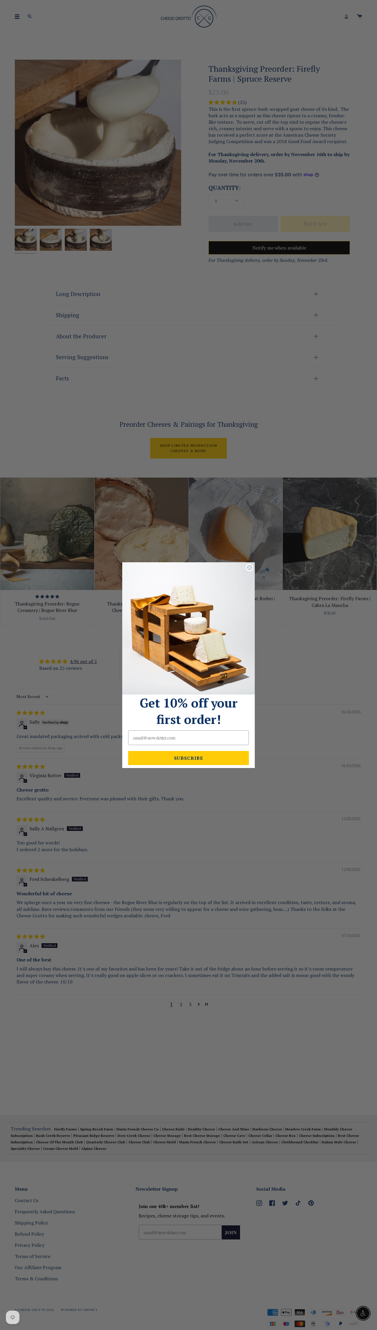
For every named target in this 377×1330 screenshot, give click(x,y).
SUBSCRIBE (188, 758)
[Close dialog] (249, 568)
